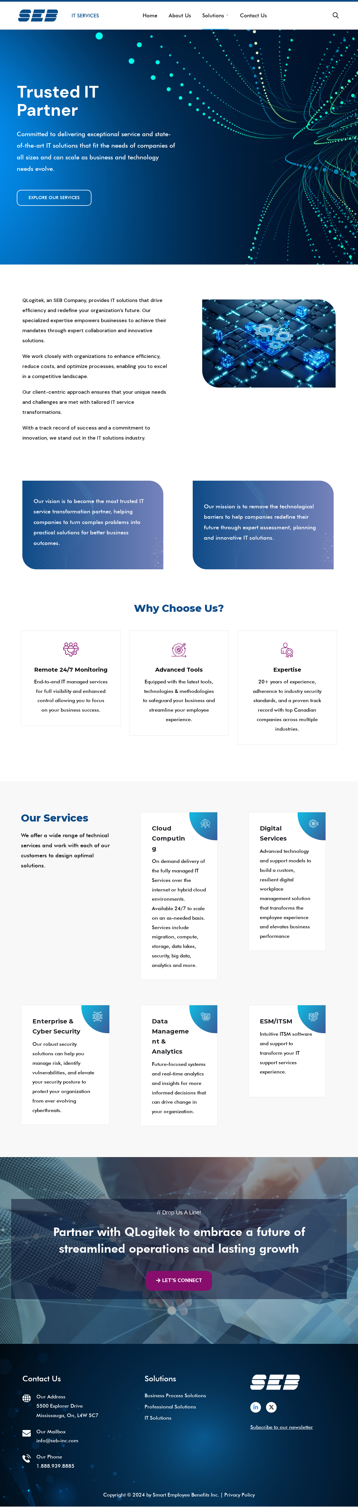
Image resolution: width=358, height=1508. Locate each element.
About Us (180, 15)
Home (150, 15)
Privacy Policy (239, 1495)
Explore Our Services (54, 197)
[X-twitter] (271, 1407)
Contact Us (253, 15)
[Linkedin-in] (255, 1407)
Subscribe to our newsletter (281, 1427)
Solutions (213, 15)
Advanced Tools (179, 669)
